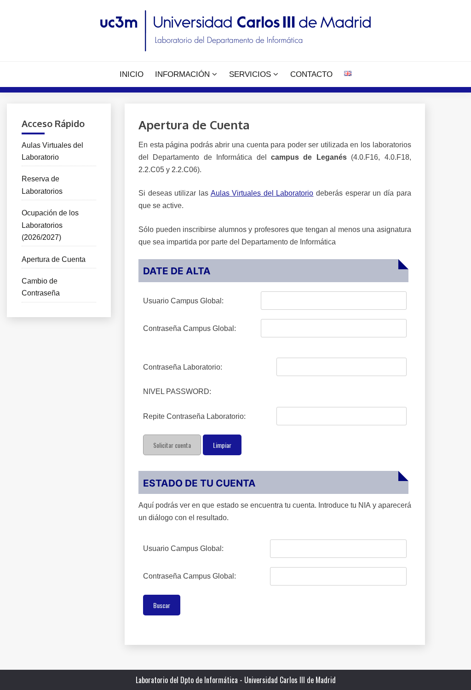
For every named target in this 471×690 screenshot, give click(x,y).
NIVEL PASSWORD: (177, 391)
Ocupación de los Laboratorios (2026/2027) (50, 225)
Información (182, 74)
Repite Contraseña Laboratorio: (194, 416)
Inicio (132, 74)
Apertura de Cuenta (54, 259)
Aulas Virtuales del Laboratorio (262, 193)
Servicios (250, 74)
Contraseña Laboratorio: (182, 367)
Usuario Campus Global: (183, 301)
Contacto (311, 74)
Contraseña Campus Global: (189, 328)
